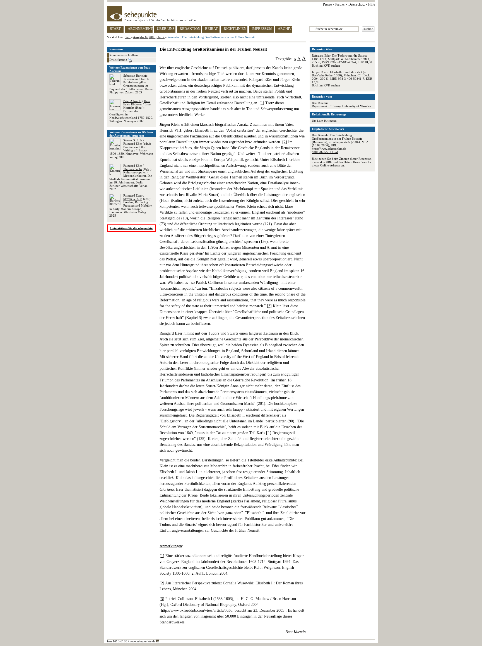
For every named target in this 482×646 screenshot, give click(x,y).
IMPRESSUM (262, 28)
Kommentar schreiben (123, 55)
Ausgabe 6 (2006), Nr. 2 (149, 37)
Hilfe (371, 4)
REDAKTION (190, 28)
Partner (340, 4)
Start (128, 37)
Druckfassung (118, 59)
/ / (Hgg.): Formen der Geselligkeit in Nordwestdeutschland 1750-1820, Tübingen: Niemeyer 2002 (131, 111)
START (115, 28)
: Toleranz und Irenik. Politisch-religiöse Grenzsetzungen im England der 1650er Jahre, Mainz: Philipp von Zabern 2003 (131, 84)
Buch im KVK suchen (326, 65)
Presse (327, 4)
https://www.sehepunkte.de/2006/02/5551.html (329, 150)
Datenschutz (356, 4)
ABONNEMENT (140, 28)
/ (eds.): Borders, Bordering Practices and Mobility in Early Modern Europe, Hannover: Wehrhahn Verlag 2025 (130, 205)
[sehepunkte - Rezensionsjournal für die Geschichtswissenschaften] (241, 13)
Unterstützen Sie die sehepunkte (131, 228)
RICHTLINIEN (235, 28)
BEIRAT (211, 28)
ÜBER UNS (165, 28)
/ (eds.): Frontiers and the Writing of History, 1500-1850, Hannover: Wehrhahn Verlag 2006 (131, 149)
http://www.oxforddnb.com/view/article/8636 (196, 610)
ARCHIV (284, 28)
